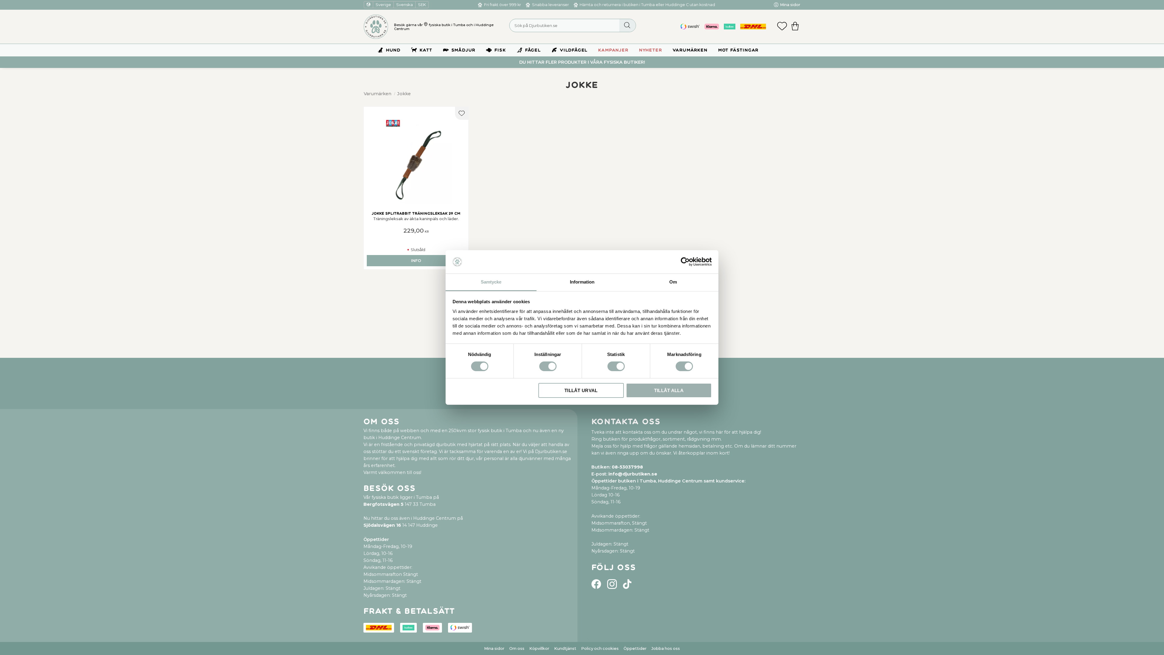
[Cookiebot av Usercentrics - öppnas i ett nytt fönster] (685, 261)
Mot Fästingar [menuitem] (738, 50)
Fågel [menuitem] (533, 50)
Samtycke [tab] (491, 281)
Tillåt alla (669, 390)
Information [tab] (582, 281)
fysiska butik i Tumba (447, 25)
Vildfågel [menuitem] (573, 50)
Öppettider (635, 648)
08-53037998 (627, 467)
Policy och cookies (600, 648)
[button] (782, 27)
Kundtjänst (565, 648)
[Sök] (627, 25)
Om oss (516, 648)
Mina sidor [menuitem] (790, 4)
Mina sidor (494, 648)
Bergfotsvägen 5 (383, 504)
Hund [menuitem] (393, 50)
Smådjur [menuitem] (463, 50)
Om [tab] (673, 281)
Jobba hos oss (665, 648)
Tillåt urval (581, 390)
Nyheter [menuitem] (650, 50)
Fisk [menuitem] (500, 50)
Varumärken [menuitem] (690, 50)
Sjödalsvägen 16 (382, 525)
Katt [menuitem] (426, 50)
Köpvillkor (539, 648)
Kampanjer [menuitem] (613, 50)
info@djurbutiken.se (632, 474)
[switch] (548, 366)
